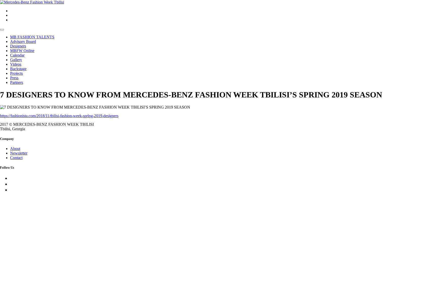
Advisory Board (23, 41)
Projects (16, 73)
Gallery (16, 60)
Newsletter (18, 153)
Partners (16, 82)
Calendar (17, 55)
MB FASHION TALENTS (32, 37)
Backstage (18, 69)
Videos (15, 64)
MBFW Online (22, 50)
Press (14, 78)
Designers (18, 46)
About (15, 148)
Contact (16, 158)
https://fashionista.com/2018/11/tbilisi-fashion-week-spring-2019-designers (59, 116)
